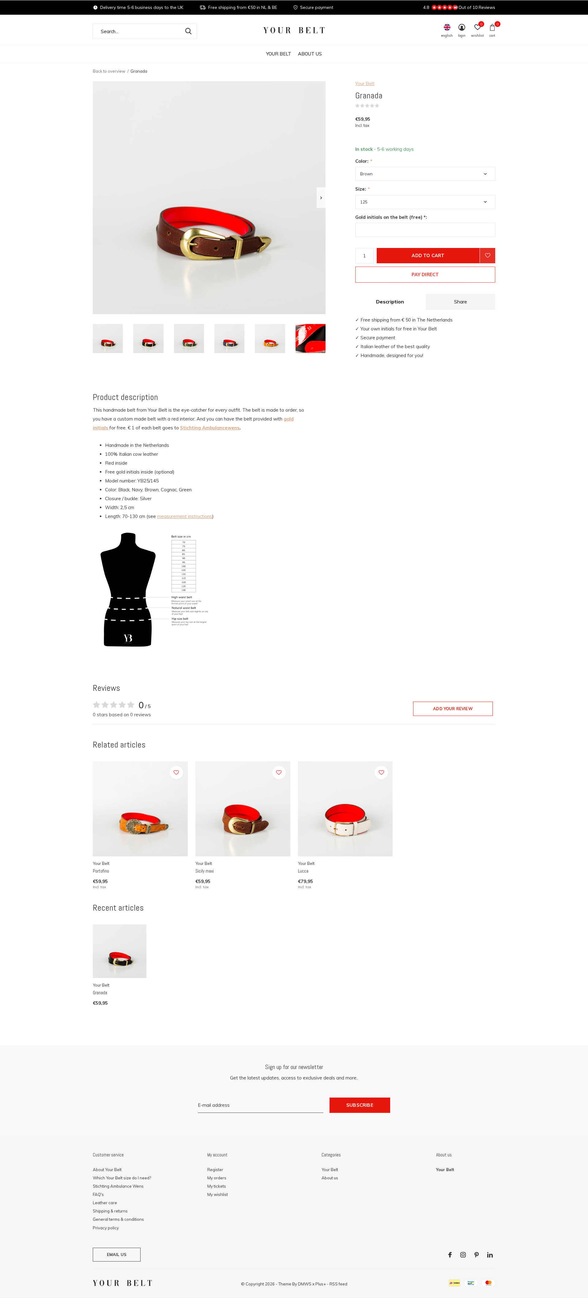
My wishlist (217, 1194)
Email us (116, 1254)
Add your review (453, 708)
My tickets (216, 1186)
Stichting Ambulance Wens (118, 1186)
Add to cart (428, 255)
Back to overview (109, 71)
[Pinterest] (476, 1255)
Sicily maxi (204, 871)
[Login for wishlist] (487, 255)
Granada (100, 992)
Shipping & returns (110, 1211)
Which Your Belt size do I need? (122, 1177)
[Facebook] (450, 1255)
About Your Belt (107, 1169)
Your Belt (278, 54)
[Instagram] (463, 1255)
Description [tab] (390, 302)
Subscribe (359, 1105)
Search (188, 31)
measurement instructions (184, 516)
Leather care (105, 1202)
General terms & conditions (118, 1219)
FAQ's (98, 1194)
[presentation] (321, 198)
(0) (383, 105)
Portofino (101, 871)
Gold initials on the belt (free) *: (391, 217)
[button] (108, 338)
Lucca (303, 871)
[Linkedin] (490, 1255)
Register (215, 1169)
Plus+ (320, 1283)
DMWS (304, 1283)
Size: (362, 189)
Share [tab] (460, 302)
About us (310, 54)
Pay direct (425, 274)
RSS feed (338, 1283)
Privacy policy (106, 1227)
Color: (363, 161)
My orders (216, 1177)
